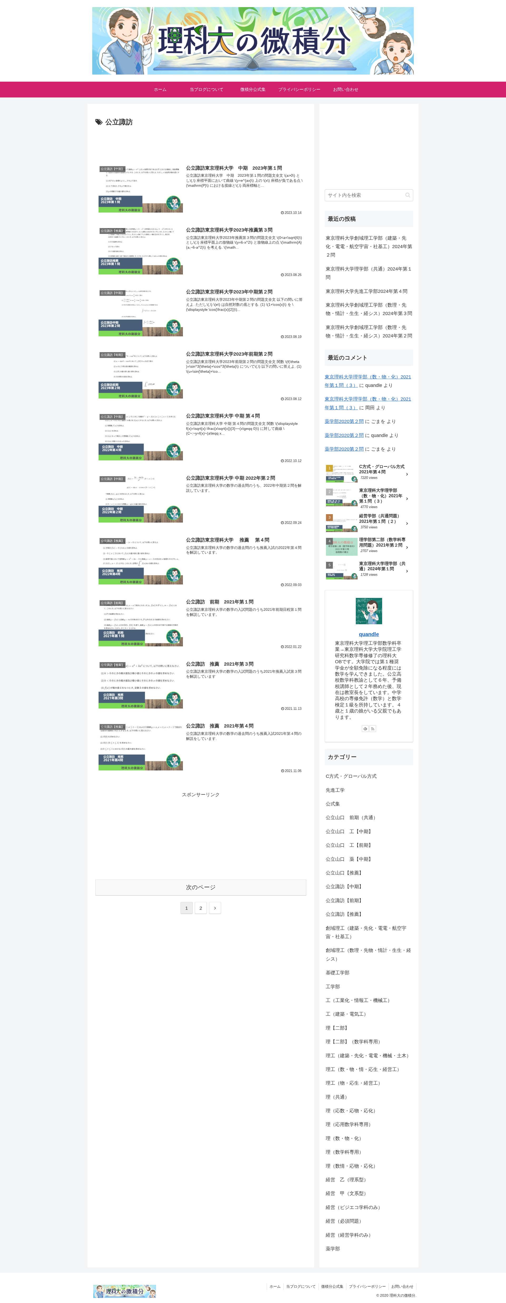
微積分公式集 (332, 1286)
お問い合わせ (402, 1286)
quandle (369, 634)
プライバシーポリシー (367, 1286)
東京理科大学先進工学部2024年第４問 (366, 291)
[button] (407, 195)
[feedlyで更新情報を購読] (365, 728)
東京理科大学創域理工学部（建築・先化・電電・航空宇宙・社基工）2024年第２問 (369, 246)
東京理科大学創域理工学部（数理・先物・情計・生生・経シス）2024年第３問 (369, 309)
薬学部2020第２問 (344, 421)
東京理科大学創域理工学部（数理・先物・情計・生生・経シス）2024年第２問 (369, 331)
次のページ (201, 887)
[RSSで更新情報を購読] (372, 728)
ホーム (275, 1286)
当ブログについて (301, 1286)
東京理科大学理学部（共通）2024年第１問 (369, 273)
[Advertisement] (200, 142)
